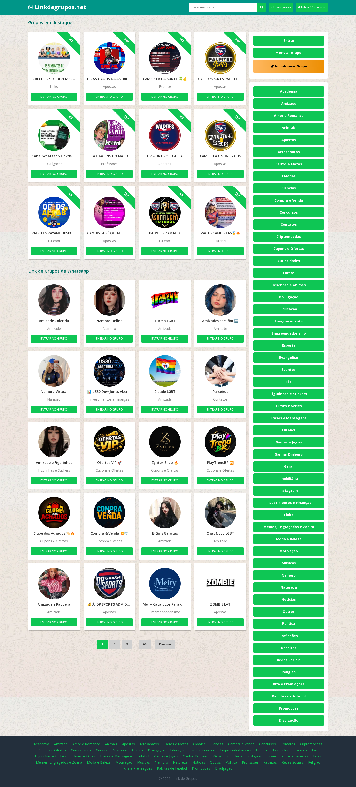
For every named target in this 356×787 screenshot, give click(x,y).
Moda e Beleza (289, 539)
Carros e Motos (288, 164)
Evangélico (288, 357)
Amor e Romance (289, 115)
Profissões (288, 635)
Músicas (289, 563)
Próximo (165, 644)
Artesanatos (289, 152)
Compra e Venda (288, 200)
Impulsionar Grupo (291, 66)
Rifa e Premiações (289, 684)
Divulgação (288, 297)
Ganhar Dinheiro (289, 454)
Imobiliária (288, 478)
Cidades (289, 176)
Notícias (288, 599)
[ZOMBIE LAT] (220, 583)
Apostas (288, 139)
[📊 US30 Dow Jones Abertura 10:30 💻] (109, 371)
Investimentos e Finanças (288, 502)
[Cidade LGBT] (164, 371)
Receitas (288, 647)
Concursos (289, 212)
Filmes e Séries (289, 406)
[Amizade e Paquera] (54, 583)
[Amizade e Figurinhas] (54, 441)
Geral (288, 466)
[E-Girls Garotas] (164, 512)
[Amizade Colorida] (54, 300)
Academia (288, 91)
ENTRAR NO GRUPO (53, 97)
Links (288, 514)
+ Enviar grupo (281, 7)
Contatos (289, 224)
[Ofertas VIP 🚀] (109, 441)
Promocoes (289, 708)
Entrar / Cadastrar (312, 7)
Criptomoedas (288, 236)
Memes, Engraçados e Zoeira (288, 527)
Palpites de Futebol (289, 696)
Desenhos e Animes (288, 285)
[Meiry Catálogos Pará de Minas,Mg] (164, 583)
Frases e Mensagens (289, 418)
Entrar (288, 40)
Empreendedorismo (289, 333)
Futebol (288, 430)
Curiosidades (289, 260)
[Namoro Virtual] (54, 371)
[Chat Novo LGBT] (220, 512)
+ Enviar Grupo (288, 52)
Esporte (288, 345)
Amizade (288, 103)
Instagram (288, 490)
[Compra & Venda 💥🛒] (109, 512)
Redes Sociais (289, 660)
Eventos (289, 369)
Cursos (289, 272)
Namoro (289, 575)
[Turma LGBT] (164, 300)
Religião (289, 672)
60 (145, 644)
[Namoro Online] (109, 300)
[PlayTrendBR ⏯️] (220, 441)
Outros (289, 611)
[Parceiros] (220, 371)
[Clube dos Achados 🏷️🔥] (54, 512)
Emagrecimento (289, 321)
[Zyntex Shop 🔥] (164, 441)
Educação (288, 309)
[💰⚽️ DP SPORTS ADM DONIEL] (109, 583)
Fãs (289, 381)
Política (288, 623)
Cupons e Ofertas (288, 248)
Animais (289, 127)
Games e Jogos (289, 442)
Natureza (288, 587)
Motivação (288, 551)
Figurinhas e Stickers (289, 393)
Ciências (288, 188)
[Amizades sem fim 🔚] (220, 300)
